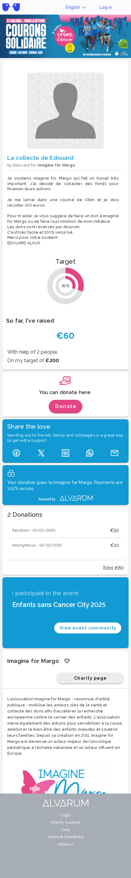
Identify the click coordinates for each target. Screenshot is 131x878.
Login (65, 815)
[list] (65, 538)
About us (66, 844)
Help (65, 829)
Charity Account (65, 822)
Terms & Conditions (66, 837)
